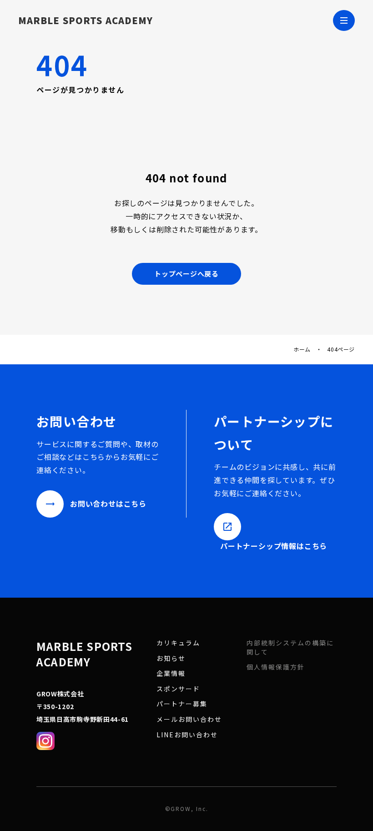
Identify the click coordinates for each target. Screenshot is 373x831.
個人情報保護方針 (276, 667)
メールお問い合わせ (189, 719)
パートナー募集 (181, 704)
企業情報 (171, 673)
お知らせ (171, 658)
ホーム (302, 349)
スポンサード (178, 689)
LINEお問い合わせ (187, 734)
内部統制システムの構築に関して (290, 647)
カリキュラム (178, 643)
